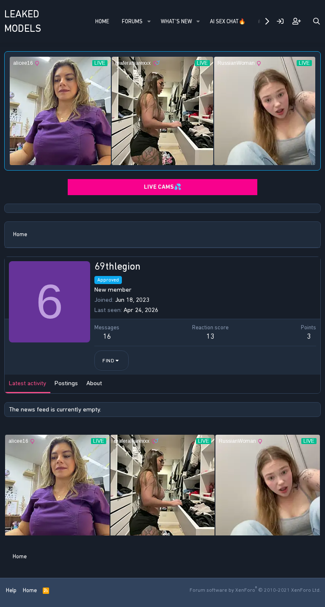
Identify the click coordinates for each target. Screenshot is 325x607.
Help (11, 590)
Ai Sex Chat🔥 (227, 21)
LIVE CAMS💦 (162, 186)
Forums (132, 21)
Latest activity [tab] (27, 383)
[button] (148, 22)
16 (107, 336)
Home (102, 21)
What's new (176, 21)
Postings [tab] (66, 383)
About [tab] (94, 383)
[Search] (316, 21)
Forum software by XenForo (255, 590)
